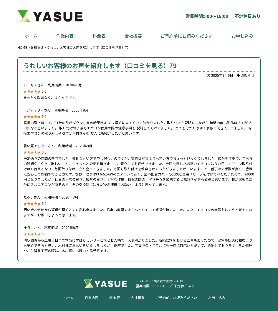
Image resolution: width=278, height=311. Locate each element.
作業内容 (65, 36)
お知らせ (248, 75)
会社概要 (133, 36)
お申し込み (242, 36)
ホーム (31, 36)
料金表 (99, 36)
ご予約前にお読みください (187, 36)
